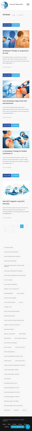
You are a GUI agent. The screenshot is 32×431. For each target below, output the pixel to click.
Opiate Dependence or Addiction (13, 356)
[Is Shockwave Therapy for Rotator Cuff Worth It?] (16, 139)
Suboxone (7, 410)
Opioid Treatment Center (11, 370)
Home (13, 15)
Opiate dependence (9, 352)
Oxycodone (7, 379)
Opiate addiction (20, 347)
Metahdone (22, 334)
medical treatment (9, 334)
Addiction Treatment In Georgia (13, 271)
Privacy (20, 424)
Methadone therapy (20, 338)
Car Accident (20, 293)
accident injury (8, 247)
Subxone (16, 410)
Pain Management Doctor (11, 387)
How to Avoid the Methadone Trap (14, 320)
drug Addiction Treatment (12, 311)
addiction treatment (10, 261)
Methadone (7, 338)
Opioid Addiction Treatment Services (14, 365)
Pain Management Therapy (11, 396)
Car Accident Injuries (10, 298)
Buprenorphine (8, 293)
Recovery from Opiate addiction (13, 405)
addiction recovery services (12, 256)
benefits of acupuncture (11, 289)
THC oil (24, 410)
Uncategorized (7, 67)
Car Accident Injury (9, 302)
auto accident (8, 280)
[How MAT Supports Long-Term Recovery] (16, 189)
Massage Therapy (9, 329)
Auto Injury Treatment (10, 284)
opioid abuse (7, 361)
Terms (25, 424)
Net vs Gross (7, 347)
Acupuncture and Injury (11, 252)
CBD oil (21, 302)
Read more (9, 63)
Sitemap (6, 426)
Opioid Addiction (20, 361)
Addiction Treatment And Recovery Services (14, 266)
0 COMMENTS (15, 25)
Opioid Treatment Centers (11, 374)
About (4, 424)
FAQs (9, 424)
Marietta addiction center (12, 325)
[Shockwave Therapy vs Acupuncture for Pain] (16, 39)
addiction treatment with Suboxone (14, 275)
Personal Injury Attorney (11, 401)
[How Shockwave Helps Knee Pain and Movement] (16, 89)
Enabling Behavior (9, 316)
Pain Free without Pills (10, 383)
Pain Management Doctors (12, 392)
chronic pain (7, 307)
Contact (14, 424)
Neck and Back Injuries (10, 343)
